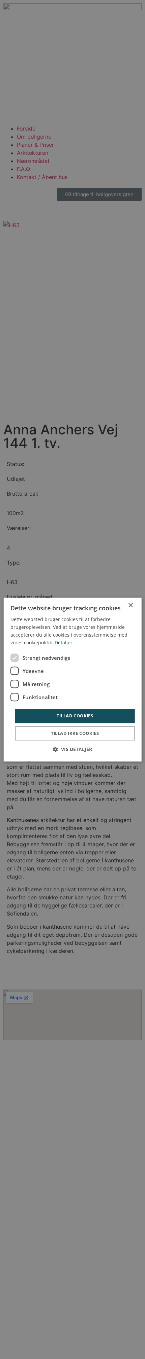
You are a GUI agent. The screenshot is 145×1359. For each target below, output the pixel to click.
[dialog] (73, 679)
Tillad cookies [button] (75, 716)
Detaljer (63, 642)
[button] (72, 749)
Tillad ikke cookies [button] (75, 733)
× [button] (130, 605)
